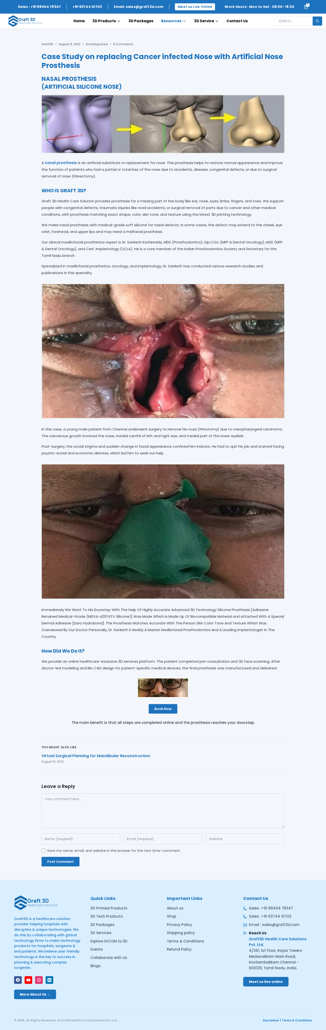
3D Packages (140, 20)
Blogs (95, 965)
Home (79, 20)
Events (96, 949)
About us (175, 908)
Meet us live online (266, 981)
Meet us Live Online (195, 6)
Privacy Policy (179, 924)
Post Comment (60, 861)
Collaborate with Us (108, 957)
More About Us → (35, 994)
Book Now (163, 708)
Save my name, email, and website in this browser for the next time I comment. (114, 850)
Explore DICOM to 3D (108, 941)
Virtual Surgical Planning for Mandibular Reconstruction (96, 756)
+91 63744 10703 (276, 916)
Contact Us (237, 20)
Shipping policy (181, 932)
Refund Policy (179, 949)
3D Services (100, 932)
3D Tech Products (106, 916)
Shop (171, 916)
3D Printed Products (108, 908)
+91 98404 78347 (277, 908)
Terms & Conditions (185, 941)
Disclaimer (271, 1020)
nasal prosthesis (61, 162)
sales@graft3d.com (281, 924)
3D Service (204, 20)
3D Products (104, 20)
